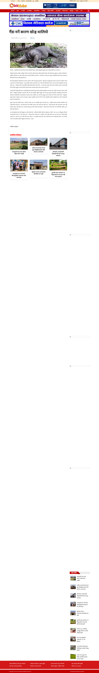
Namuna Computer (80, 671)
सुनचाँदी (37, 1)
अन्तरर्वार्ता (58, 11)
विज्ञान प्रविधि (51, 11)
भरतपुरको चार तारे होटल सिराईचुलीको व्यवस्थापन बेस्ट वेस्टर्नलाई (19, 175)
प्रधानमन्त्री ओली (28, 1)
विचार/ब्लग (65, 11)
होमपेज (12, 11)
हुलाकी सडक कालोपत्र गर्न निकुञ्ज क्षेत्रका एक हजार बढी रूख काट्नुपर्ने (58, 175)
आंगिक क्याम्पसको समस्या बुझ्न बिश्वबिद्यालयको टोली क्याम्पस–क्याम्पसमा (38, 150)
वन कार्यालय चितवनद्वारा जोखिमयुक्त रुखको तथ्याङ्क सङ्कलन (83, 648)
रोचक (77, 11)
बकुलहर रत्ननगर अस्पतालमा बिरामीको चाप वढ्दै (38, 173)
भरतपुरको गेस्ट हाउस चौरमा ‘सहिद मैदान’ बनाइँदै (19, 153)
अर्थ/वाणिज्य (36, 11)
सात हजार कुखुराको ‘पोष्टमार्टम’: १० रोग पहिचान (81, 640)
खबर (18, 11)
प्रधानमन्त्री (23, 1)
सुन (33, 1)
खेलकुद (71, 11)
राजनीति (23, 11)
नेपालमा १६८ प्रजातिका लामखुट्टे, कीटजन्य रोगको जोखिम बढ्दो (82, 631)
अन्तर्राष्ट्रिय (29, 11)
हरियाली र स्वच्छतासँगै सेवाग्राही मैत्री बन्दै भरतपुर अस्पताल (58, 154)
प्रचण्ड (19, 1)
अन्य (81, 11)
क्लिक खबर (32, 38)
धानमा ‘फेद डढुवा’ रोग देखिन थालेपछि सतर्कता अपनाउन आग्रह (82, 657)
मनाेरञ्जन (43, 11)
